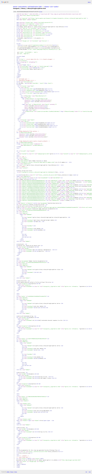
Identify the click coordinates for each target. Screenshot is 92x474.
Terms (15, 472)
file (41, 11)
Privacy (11, 472)
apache (15, 6)
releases (46, 6)
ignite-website (22, 6)
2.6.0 (51, 6)
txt (86, 471)
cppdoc (56, 6)
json (89, 471)
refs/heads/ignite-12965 (35, 6)
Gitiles (8, 472)
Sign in (89, 2)
